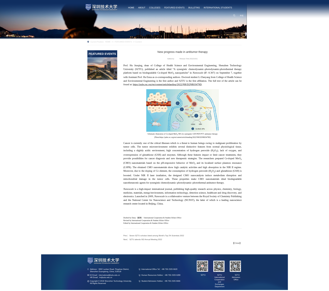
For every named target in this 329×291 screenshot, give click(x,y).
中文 (242, 16)
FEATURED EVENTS (174, 8)
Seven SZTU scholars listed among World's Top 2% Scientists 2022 (156, 236)
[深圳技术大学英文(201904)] (101, 7)
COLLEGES (154, 8)
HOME (131, 8)
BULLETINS (194, 8)
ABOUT (141, 8)
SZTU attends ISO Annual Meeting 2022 (145, 239)
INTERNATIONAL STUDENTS (218, 8)
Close (237, 243)
